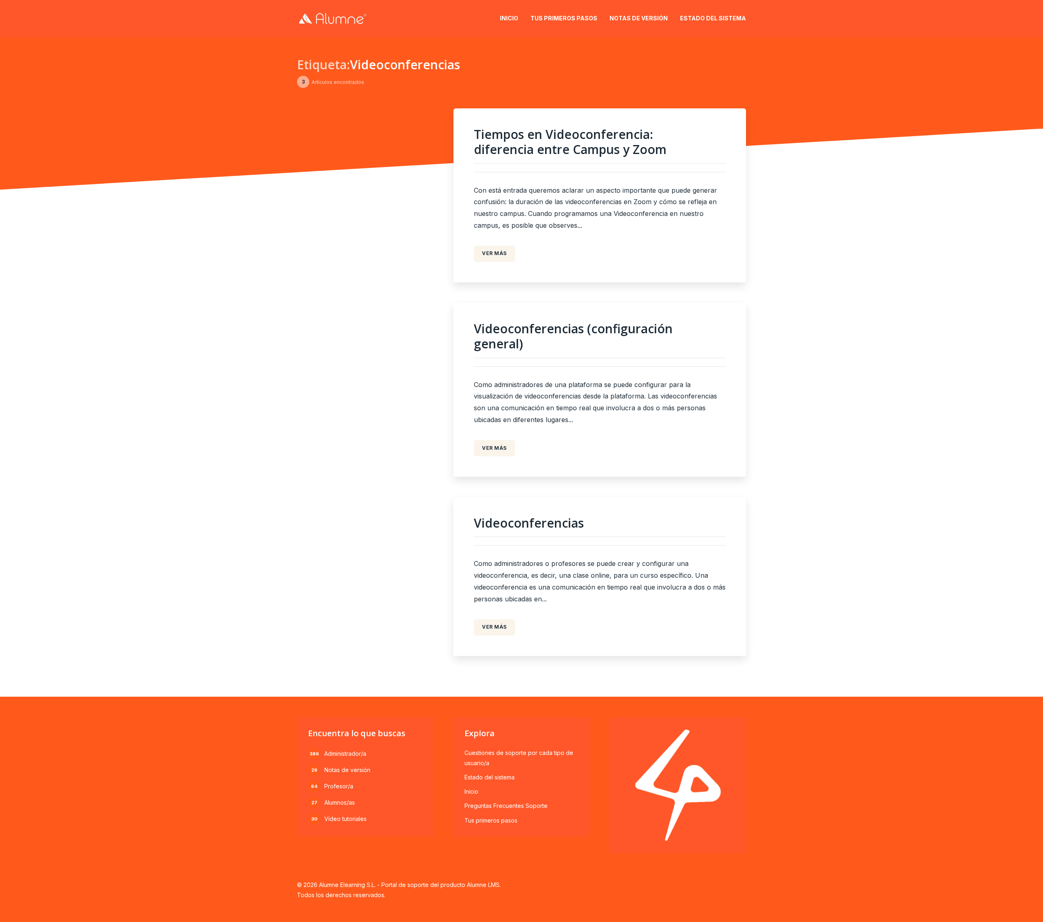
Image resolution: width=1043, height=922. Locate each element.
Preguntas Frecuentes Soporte (506, 805)
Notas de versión (639, 18)
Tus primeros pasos (563, 18)
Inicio (509, 18)
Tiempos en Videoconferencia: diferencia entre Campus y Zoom (570, 142)
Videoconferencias (529, 523)
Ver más (494, 253)
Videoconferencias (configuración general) (573, 336)
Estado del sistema (713, 18)
